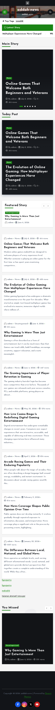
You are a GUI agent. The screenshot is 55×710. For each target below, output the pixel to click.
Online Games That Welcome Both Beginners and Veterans (27, 88)
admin (13, 99)
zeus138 (19, 21)
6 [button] (35, 106)
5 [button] (32, 106)
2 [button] (25, 106)
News (9, 78)
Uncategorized (12, 212)
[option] (27, 80)
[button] (44, 206)
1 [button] (21, 106)
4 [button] (30, 106)
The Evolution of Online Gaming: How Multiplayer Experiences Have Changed (27, 288)
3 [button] (27, 106)
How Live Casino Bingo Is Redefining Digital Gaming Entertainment (21, 417)
